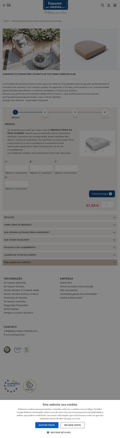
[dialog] (60, 419)
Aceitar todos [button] (47, 425)
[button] (60, 432)
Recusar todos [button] (72, 425)
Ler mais (76, 418)
